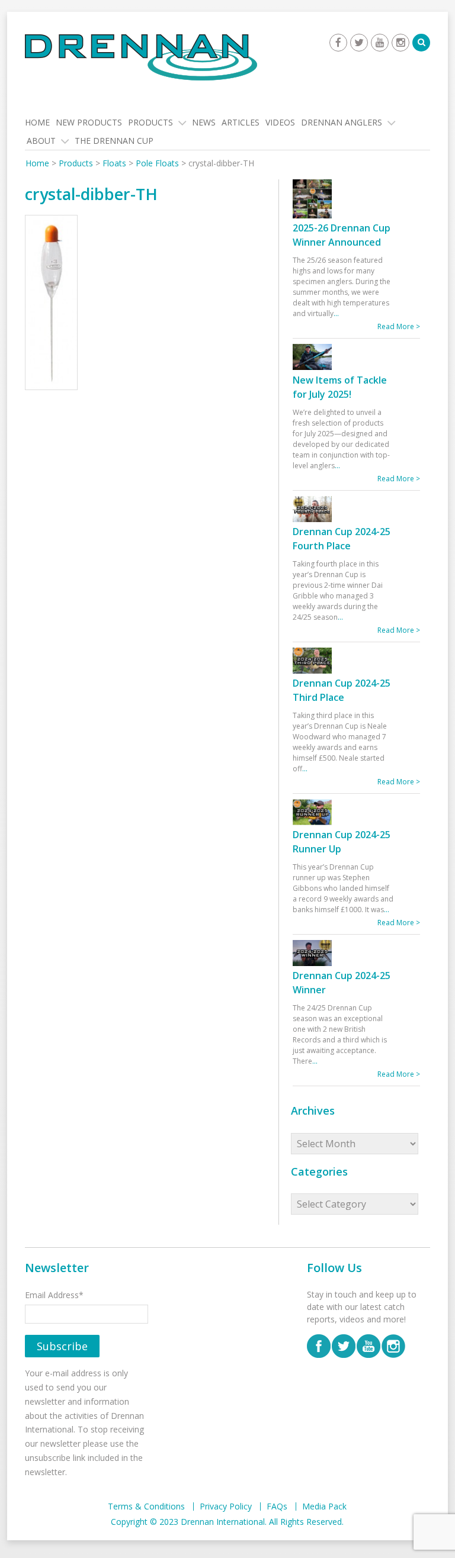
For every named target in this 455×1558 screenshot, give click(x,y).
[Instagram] (400, 42)
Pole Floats (157, 163)
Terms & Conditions (146, 1506)
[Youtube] (380, 42)
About (41, 140)
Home (37, 122)
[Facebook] (338, 42)
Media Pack (324, 1506)
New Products (89, 122)
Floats (114, 163)
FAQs (277, 1506)
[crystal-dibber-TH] (51, 304)
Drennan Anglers (341, 122)
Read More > (398, 326)
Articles (240, 122)
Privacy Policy (226, 1506)
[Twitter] (359, 42)
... (336, 313)
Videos (280, 122)
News (204, 122)
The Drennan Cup (114, 140)
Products (150, 122)
